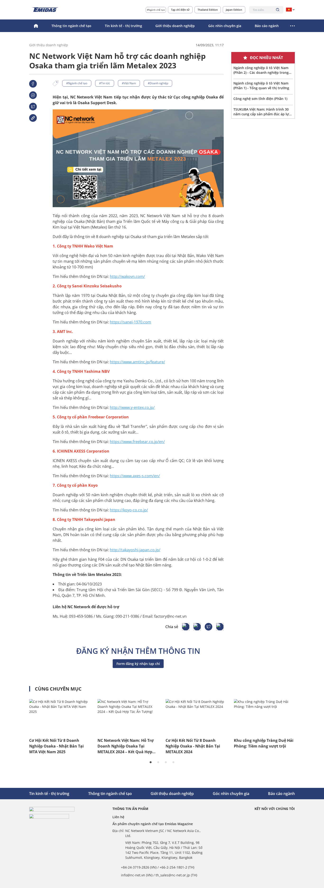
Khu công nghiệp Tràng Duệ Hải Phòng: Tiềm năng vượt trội (263, 743)
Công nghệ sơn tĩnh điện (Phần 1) (260, 98)
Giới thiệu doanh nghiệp (175, 25)
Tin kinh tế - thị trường (123, 25)
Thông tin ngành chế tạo (71, 25)
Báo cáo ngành (267, 25)
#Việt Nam (129, 83)
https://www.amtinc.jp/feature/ (137, 362)
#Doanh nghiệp (158, 83)
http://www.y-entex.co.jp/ (132, 407)
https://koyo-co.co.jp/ (129, 510)
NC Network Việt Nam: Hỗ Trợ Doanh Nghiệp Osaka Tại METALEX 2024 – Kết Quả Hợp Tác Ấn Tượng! (125, 746)
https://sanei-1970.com (130, 322)
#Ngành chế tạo (156, 9)
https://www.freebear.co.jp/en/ (137, 441)
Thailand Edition (208, 9)
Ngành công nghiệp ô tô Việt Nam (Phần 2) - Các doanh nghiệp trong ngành (261, 70)
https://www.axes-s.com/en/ (135, 475)
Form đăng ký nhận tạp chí (138, 663)
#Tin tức (104, 83)
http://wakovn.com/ (127, 276)
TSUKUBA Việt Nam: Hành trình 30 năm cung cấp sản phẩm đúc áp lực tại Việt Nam (262, 112)
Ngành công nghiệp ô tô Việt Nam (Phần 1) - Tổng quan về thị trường (261, 85)
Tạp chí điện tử (180, 9)
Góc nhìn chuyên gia (224, 25)
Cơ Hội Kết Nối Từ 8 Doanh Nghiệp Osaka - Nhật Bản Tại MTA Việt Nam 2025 (56, 746)
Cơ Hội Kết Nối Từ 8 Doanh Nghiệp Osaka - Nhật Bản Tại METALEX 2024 (193, 746)
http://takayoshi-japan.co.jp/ (135, 549)
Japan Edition (234, 9)
